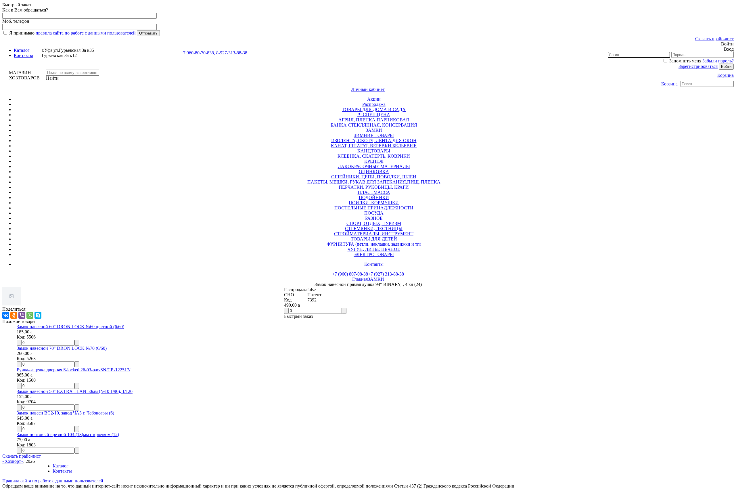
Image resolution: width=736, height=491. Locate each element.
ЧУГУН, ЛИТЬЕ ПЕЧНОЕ (374, 249)
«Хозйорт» (12, 461)
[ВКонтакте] (5, 315)
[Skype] (37, 315)
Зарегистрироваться (698, 66)
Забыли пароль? (718, 60)
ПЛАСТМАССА (374, 192)
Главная (360, 279)
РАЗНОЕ (374, 218)
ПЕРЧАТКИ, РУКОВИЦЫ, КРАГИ (374, 187)
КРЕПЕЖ (373, 161)
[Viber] (21, 315)
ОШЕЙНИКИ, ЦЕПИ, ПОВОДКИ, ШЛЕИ (373, 176)
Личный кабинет (368, 89)
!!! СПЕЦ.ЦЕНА (373, 114)
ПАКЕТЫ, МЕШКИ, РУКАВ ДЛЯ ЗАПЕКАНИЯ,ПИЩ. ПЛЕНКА (373, 181)
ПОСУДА (374, 213)
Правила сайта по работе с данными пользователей (52, 480)
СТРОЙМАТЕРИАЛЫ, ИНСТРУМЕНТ (373, 233)
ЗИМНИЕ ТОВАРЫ (374, 135)
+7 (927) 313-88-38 (386, 274)
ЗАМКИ (374, 130)
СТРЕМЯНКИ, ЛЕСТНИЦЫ (373, 228)
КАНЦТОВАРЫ (373, 150)
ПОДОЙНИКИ (374, 197)
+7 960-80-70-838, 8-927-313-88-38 (214, 52)
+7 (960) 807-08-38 (350, 274)
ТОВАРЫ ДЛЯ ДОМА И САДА (374, 109)
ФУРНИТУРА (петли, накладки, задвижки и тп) (374, 244)
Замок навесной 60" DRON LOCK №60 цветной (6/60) (70, 326)
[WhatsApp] (29, 315)
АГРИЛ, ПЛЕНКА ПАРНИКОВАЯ (373, 119)
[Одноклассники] (13, 315)
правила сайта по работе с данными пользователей (86, 32)
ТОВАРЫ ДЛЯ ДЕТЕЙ (374, 238)
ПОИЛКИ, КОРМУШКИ (374, 202)
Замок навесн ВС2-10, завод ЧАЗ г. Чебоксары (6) (65, 412)
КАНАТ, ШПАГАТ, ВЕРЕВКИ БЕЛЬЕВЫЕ (374, 145)
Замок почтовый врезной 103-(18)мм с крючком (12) (68, 434)
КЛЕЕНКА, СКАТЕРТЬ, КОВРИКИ (374, 156)
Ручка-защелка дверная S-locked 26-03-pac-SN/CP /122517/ (73, 369)
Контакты (23, 55)
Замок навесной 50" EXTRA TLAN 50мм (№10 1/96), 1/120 (75, 391)
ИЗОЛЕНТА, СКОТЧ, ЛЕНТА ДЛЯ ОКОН (374, 140)
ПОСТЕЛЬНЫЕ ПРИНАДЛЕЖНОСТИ (373, 207)
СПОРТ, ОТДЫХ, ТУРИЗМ (373, 223)
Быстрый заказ (298, 316)
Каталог (22, 50)
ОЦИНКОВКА (374, 171)
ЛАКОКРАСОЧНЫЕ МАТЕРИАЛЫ (374, 166)
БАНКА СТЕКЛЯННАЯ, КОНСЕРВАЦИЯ (374, 125)
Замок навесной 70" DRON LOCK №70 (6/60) (62, 348)
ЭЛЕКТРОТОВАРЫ (374, 254)
